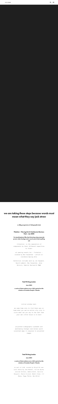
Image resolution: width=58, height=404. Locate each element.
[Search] (50, 2)
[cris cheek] (8, 2)
